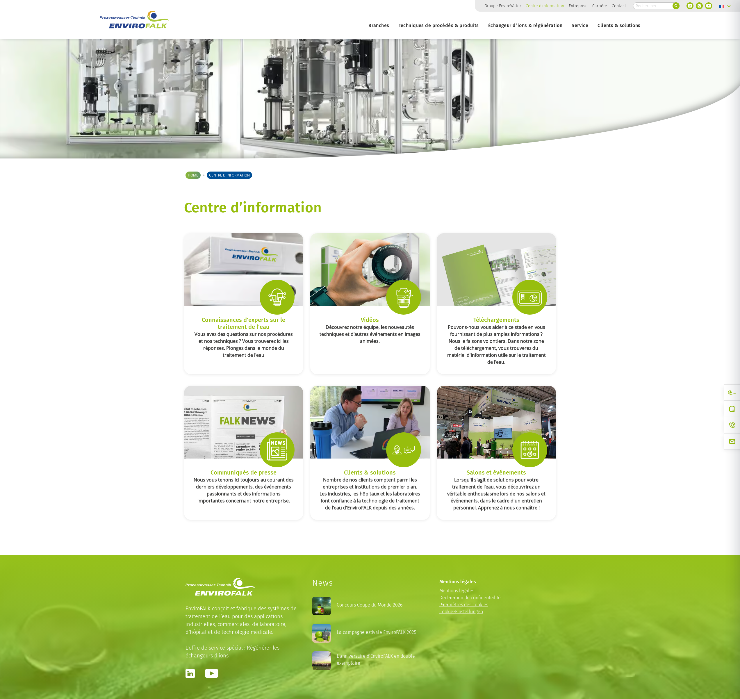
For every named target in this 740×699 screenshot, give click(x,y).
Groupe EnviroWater (502, 6)
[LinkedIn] (689, 5)
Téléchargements (496, 319)
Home (193, 175)
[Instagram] (699, 5)
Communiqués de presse (244, 472)
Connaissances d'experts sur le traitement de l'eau (243, 323)
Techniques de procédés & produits (439, 25)
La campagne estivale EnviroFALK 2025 (376, 632)
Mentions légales (456, 590)
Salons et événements (496, 472)
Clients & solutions (619, 25)
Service (580, 25)
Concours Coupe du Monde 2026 (369, 605)
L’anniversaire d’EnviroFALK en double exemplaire (376, 659)
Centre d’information (545, 6)
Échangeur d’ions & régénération (525, 25)
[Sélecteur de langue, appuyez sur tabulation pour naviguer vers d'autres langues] (725, 5)
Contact (619, 6)
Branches (378, 25)
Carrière (599, 6)
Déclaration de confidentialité (470, 597)
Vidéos (370, 319)
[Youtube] (708, 5)
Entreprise (578, 6)
